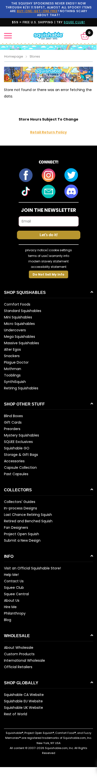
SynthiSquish (15, 381)
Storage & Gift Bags (21, 454)
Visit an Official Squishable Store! (32, 568)
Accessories (14, 461)
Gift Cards (13, 422)
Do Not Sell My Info (48, 274)
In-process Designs (20, 508)
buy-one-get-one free (37, 11)
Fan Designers (16, 527)
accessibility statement (48, 267)
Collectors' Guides (19, 501)
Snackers (12, 355)
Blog (7, 619)
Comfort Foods (17, 304)
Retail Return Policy (48, 132)
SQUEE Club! (74, 22)
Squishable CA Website (24, 694)
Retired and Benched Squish (28, 521)
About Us (11, 600)
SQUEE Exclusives (18, 441)
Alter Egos (12, 349)
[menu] (8, 36)
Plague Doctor (16, 362)
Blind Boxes (13, 415)
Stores (35, 56)
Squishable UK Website (23, 707)
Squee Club (14, 587)
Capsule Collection (20, 467)
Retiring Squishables (21, 388)
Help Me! (11, 574)
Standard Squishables (22, 310)
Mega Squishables (19, 336)
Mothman (12, 368)
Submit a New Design (22, 540)
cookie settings (60, 250)
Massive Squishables (21, 343)
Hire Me (10, 606)
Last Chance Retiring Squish (28, 514)
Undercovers (15, 330)
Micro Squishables (19, 323)
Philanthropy (15, 613)
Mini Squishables (18, 317)
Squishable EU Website (23, 701)
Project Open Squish (21, 533)
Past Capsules (16, 473)
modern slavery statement (48, 261)
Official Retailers (18, 666)
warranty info (59, 256)
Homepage (13, 56)
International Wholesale (24, 660)
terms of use (37, 256)
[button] (85, 35)
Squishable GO (16, 448)
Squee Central (16, 594)
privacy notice (36, 250)
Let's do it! (48, 235)
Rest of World (15, 714)
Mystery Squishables (21, 435)
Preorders (12, 428)
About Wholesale (18, 647)
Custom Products (19, 654)
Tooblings (12, 375)
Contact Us (14, 581)
